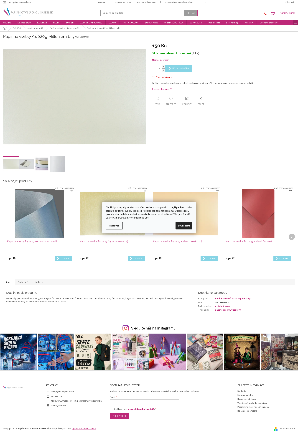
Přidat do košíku (180, 68)
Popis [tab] (9, 282)
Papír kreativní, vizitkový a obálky (232, 298)
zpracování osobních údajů (140, 409)
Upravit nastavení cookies (84, 428)
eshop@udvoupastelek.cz (63, 391)
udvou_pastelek (58, 405)
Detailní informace (160, 89)
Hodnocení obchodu (147, 2)
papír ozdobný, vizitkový (228, 310)
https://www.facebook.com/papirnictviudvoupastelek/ (76, 400)
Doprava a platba (122, 2)
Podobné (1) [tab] (23, 282)
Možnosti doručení (161, 60)
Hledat (191, 13)
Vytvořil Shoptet (287, 428)
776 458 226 (56, 396)
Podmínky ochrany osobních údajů (253, 407)
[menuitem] (7, 22)
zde (147, 217)
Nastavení (114, 225)
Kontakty (103, 2)
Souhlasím (184, 225)
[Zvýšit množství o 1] (163, 66)
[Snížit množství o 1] (163, 70)
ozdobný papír (222, 306)
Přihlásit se (119, 416)
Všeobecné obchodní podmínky (178, 2)
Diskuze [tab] (39, 282)
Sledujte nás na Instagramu (153, 328)
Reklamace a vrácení (247, 410)
